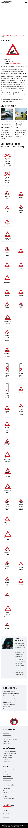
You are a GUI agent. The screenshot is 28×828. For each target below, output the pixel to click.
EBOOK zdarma (7, 788)
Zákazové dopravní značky (9, 695)
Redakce (10, 813)
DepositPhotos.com (15, 826)
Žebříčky (5, 794)
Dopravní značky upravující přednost (11, 693)
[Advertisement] (14, 19)
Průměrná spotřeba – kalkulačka (10, 739)
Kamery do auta (7, 776)
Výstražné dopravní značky (18, 35)
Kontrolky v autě (7, 780)
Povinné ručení (6, 741)
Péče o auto (6, 733)
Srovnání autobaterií (8, 778)
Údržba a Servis (7, 735)
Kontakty (5, 813)
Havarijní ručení (6, 743)
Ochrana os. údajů (18, 813)
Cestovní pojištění (7, 761)
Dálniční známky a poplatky (9, 753)
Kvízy (4, 790)
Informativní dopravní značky (9, 700)
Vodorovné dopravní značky (9, 704)
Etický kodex (6, 817)
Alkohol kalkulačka (7, 737)
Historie (5, 796)
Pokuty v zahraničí (7, 757)
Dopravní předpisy (7, 755)
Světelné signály (6, 706)
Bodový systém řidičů (8, 774)
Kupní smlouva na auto (8, 798)
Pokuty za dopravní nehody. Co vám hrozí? (20, 125)
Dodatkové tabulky (7, 702)
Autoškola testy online (8, 771)
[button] (26, 2)
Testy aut (5, 792)
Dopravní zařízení (7, 708)
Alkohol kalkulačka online (9, 769)
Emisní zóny (6, 759)
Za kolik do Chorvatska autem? (10, 751)
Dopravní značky (9, 35)
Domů (3, 35)
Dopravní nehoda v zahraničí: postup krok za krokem (6, 125)
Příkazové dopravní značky (9, 698)
